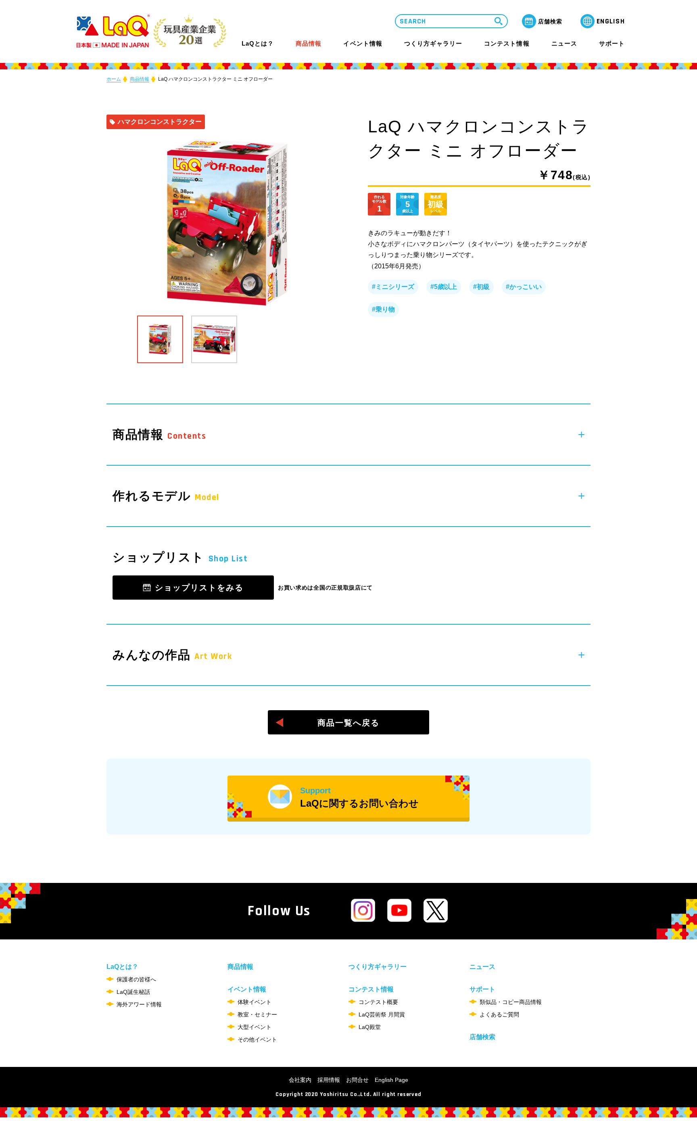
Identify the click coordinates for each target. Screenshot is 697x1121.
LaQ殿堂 (370, 1027)
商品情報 (308, 43)
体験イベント (254, 1002)
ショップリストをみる (199, 587)
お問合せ (357, 1080)
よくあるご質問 (499, 1014)
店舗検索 (482, 1036)
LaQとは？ (258, 43)
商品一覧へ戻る (348, 722)
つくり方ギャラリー (433, 43)
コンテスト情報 (506, 43)
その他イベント (257, 1039)
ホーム (113, 79)
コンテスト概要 (378, 1002)
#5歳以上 (443, 286)
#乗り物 (383, 309)
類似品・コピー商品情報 (511, 1002)
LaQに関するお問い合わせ (359, 797)
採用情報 (328, 1080)
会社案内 (300, 1080)
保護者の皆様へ (136, 979)
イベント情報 (362, 43)
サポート (612, 43)
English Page (391, 1080)
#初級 (481, 286)
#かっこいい (524, 286)
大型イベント (254, 1027)
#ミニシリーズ (393, 286)
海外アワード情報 (139, 1004)
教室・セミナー (257, 1014)
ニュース (564, 43)
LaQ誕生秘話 (133, 992)
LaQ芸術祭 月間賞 (382, 1014)
